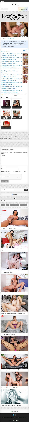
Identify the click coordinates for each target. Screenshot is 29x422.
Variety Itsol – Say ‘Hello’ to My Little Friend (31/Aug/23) (13, 313)
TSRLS (14, 4)
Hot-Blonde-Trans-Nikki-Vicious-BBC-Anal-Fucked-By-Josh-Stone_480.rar (11, 54)
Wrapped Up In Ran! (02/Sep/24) (8, 334)
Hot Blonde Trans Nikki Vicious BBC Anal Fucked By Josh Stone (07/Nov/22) (14, 17)
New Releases (4, 8)
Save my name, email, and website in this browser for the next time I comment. (13, 172)
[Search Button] (15, 415)
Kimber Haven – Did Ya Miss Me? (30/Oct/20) (11, 405)
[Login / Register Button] (13, 415)
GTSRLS (25, 8)
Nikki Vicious (10, 38)
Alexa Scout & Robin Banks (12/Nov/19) (9, 387)
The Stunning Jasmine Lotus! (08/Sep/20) (10, 369)
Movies (7, 205)
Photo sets (12, 205)
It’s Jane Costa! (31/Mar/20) (7, 292)
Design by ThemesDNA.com (14, 420)
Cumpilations (4, 352)
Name (2, 166)
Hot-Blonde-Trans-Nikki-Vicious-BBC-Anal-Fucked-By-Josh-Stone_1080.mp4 (11, 70)
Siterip (21, 205)
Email (2, 168)
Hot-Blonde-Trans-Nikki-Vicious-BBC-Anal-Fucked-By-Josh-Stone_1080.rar (11, 62)
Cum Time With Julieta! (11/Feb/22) (8, 228)
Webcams (25, 205)
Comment (3, 155)
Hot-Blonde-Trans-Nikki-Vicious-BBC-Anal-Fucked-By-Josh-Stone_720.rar (11, 58)
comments (18, 93)
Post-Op (17, 205)
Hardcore (3, 205)
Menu (3, 1)
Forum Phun (3, 200)
